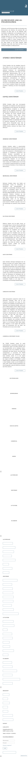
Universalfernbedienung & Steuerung (11, 679)
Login (5, 748)
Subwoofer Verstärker (8, 609)
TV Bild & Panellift (7, 633)
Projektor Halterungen (8, 650)
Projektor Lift (6, 646)
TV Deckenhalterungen (8, 625)
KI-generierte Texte (24, 755)
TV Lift (5, 629)
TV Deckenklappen (8, 638)
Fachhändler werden (8, 719)
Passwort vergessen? (7, 745)
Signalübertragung (7, 675)
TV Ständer (6, 642)
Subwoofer (6, 572)
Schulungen (6, 702)
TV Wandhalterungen (8, 621)
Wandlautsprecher (7, 568)
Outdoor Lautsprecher (8, 551)
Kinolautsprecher (7, 555)
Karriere (5, 711)
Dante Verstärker (7, 605)
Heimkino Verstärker (8, 592)
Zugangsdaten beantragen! (9, 752)
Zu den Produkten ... (20, 49)
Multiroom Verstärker (8, 601)
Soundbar (6, 564)
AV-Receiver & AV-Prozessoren (10, 580)
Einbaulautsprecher (8, 543)
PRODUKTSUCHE (5, 12)
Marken (5, 698)
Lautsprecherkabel (7, 666)
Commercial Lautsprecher (9, 560)
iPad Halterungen (7, 662)
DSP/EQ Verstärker (8, 588)
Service (5, 707)
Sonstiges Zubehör (8, 683)
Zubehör (5, 654)
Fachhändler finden (8, 715)
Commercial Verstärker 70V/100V (11, 613)
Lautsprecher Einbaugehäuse (10, 670)
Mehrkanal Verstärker (8, 596)
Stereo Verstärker (7, 584)
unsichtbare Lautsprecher (9, 547)
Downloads (6, 694)
